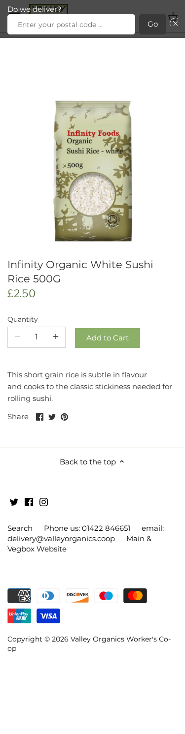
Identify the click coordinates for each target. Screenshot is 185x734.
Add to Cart (107, 337)
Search (20, 528)
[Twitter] (14, 501)
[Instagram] (43, 501)
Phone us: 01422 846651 (87, 528)
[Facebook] (29, 501)
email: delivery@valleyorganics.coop (85, 533)
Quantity (22, 319)
